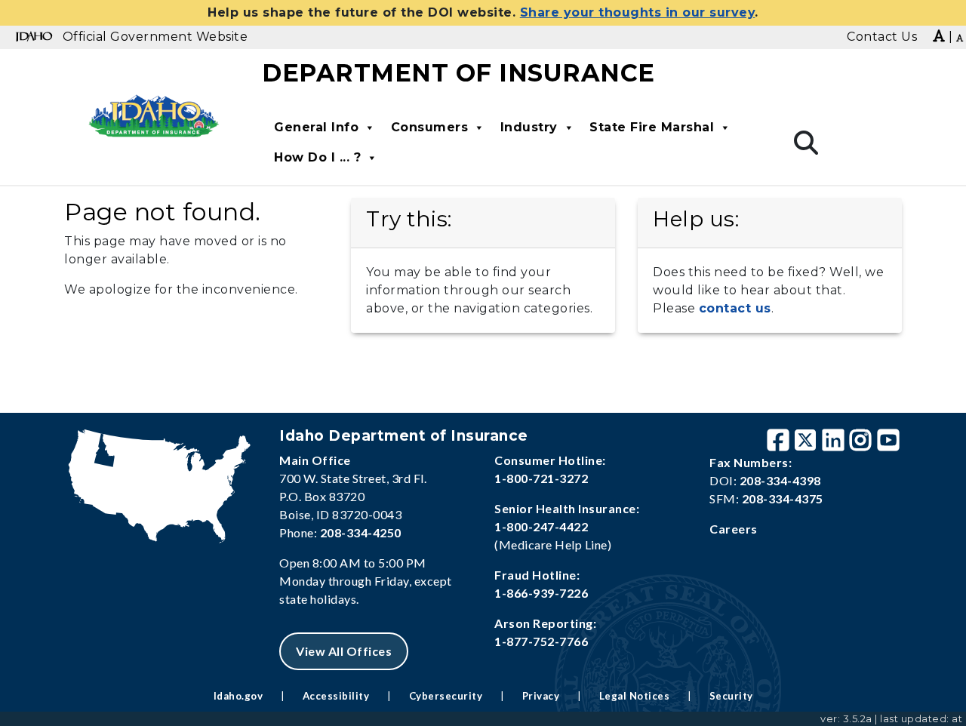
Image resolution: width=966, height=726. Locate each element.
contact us (735, 308)
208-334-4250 (360, 532)
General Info (316, 127)
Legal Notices (634, 696)
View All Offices (344, 651)
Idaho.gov (238, 696)
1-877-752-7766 (541, 641)
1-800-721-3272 (541, 478)
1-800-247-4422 (541, 526)
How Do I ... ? (317, 157)
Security (731, 696)
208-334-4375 (782, 498)
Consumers (430, 127)
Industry (529, 127)
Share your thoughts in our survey (637, 12)
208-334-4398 (780, 480)
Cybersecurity (446, 696)
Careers (733, 528)
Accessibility (336, 696)
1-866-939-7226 (541, 593)
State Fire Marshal (651, 127)
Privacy (541, 696)
